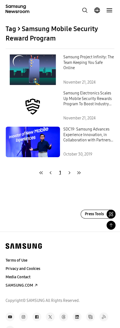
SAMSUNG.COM (19, 285)
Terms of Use (16, 260)
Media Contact (18, 277)
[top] (111, 225)
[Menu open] (109, 10)
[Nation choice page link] (97, 10)
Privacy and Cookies (23, 268)
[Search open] (85, 10)
